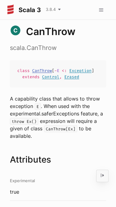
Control (50, 76)
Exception (80, 70)
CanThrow (42, 70)
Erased (71, 76)
